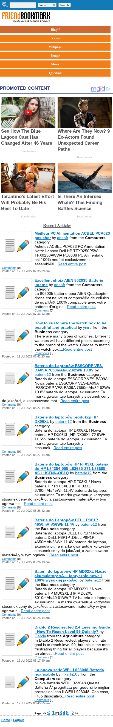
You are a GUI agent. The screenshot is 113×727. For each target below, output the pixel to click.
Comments (9, 267)
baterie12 (43, 374)
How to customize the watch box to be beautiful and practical (70, 325)
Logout (18, 720)
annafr (62, 237)
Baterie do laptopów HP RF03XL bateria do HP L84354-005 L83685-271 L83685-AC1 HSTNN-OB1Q (71, 468)
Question (55, 73)
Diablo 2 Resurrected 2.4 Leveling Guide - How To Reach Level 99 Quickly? (72, 629)
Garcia (40, 636)
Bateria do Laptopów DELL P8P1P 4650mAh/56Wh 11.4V (66, 522)
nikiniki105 (70, 674)
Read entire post (72, 264)
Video (55, 38)
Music (55, 64)
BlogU (55, 29)
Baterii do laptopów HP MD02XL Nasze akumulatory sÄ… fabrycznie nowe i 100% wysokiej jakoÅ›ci (70, 575)
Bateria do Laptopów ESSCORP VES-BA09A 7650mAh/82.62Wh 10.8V (69, 368)
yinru (87, 327)
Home (5, 720)
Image (55, 55)
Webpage (55, 47)
